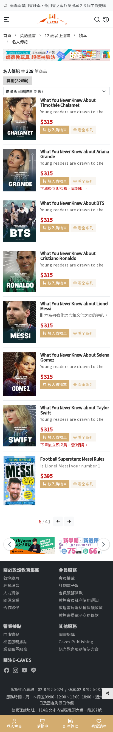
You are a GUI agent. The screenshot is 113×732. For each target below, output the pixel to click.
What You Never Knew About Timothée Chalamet (68, 102)
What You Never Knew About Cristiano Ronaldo (68, 255)
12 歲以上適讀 (57, 35)
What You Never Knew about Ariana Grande (74, 154)
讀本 (83, 35)
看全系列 (85, 129)
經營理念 (11, 585)
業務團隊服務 (15, 649)
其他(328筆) (18, 80)
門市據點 (11, 634)
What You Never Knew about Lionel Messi (74, 306)
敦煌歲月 (11, 578)
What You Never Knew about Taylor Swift (74, 410)
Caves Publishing (76, 641)
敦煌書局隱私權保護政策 (81, 607)
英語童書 (28, 35)
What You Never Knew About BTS (72, 202)
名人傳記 (20, 42)
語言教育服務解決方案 (79, 649)
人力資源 (11, 592)
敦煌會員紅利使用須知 (79, 600)
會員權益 (67, 578)
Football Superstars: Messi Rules (72, 458)
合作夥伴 (11, 607)
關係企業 (11, 600)
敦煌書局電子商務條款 (79, 615)
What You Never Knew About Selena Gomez (74, 357)
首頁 (7, 35)
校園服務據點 (15, 641)
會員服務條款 (71, 592)
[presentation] (9, 544)
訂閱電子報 (69, 585)
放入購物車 (57, 129)
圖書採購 (67, 634)
